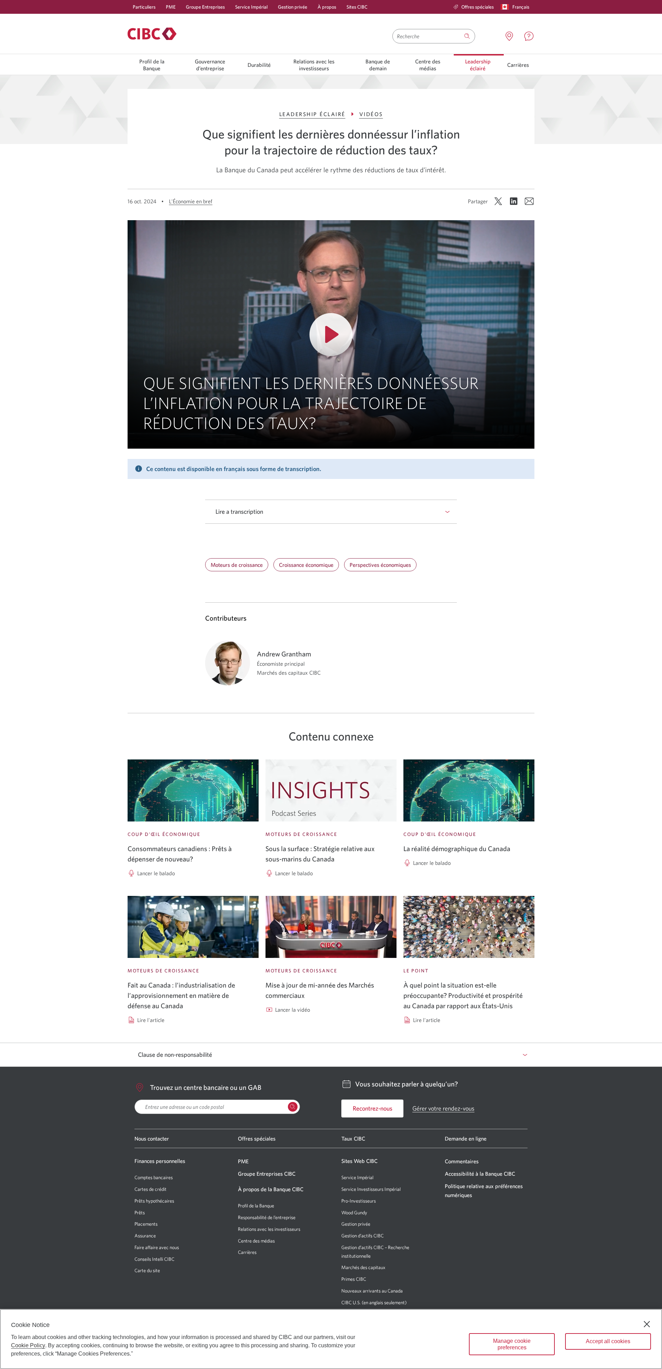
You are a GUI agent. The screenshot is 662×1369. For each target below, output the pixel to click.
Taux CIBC (353, 1138)
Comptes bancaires (153, 1177)
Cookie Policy (28, 1345)
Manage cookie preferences (512, 1344)
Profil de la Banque (151, 65)
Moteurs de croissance (237, 564)
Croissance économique (306, 564)
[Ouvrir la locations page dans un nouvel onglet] (509, 36)
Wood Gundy (354, 1212)
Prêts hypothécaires (154, 1201)
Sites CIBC (357, 7)
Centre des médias (427, 65)
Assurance (145, 1236)
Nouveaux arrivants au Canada (372, 1291)
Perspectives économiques (380, 564)
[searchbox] (217, 1107)
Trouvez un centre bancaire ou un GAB (205, 1087)
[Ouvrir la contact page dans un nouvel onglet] (528, 36)
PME (170, 7)
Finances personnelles (159, 1160)
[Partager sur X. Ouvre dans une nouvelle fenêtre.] (498, 201)
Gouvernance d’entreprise (210, 65)
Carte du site (147, 1270)
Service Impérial (251, 7)
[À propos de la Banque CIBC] (152, 34)
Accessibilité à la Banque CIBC (480, 1173)
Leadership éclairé (478, 65)
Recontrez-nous (372, 1108)
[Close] (647, 1324)
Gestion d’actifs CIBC (362, 1236)
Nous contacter (151, 1138)
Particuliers (144, 7)
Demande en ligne (466, 1138)
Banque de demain (377, 65)
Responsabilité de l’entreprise (266, 1217)
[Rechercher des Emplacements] (292, 1107)
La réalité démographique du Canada (456, 848)
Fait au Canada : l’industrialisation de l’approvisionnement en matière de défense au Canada (181, 995)
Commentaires (462, 1161)
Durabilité (259, 64)
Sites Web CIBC (359, 1160)
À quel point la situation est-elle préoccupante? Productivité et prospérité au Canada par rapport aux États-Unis (463, 995)
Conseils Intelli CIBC (154, 1259)
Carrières (518, 64)
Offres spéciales (256, 1138)
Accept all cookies (608, 1341)
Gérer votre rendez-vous (443, 1108)
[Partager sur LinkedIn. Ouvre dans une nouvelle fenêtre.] (514, 201)
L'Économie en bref (190, 201)
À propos (327, 7)
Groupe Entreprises (205, 7)
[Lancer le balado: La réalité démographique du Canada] (468, 790)
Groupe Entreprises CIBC (266, 1173)
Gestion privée (292, 7)
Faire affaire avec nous (156, 1247)
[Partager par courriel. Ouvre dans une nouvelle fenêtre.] (529, 201)
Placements (146, 1224)
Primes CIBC (353, 1279)
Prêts (139, 1212)
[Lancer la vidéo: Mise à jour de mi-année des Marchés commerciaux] (331, 927)
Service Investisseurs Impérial (371, 1189)
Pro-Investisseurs (358, 1201)
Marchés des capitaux (363, 1267)
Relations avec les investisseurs (313, 65)
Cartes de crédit (150, 1189)
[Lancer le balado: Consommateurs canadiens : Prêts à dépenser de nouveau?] (193, 790)
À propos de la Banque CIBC (270, 1189)
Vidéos (371, 114)
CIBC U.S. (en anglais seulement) (374, 1302)
